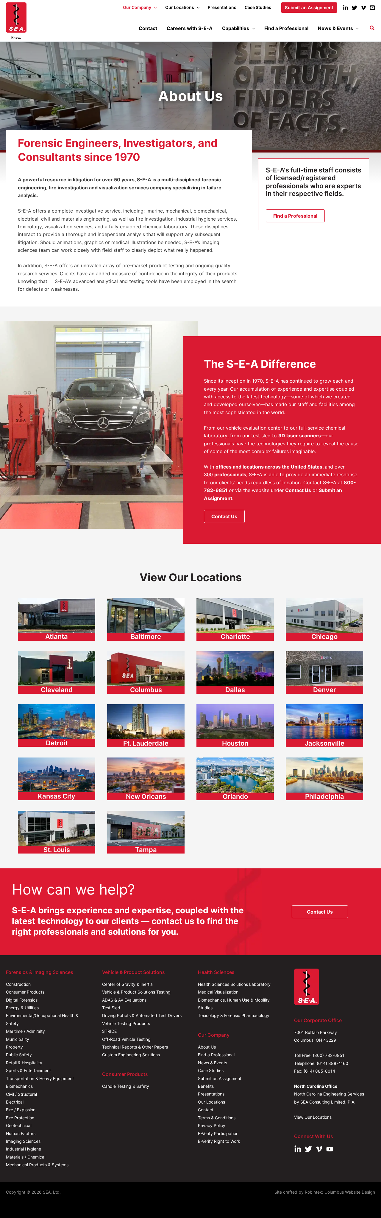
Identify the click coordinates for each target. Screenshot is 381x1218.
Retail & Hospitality (24, 1062)
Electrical (15, 1101)
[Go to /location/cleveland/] (56, 673)
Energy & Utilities (22, 1007)
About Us (207, 1046)
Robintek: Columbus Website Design (340, 1192)
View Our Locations (313, 1117)
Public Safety (19, 1054)
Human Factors (20, 1133)
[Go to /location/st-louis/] (56, 832)
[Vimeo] (363, 7)
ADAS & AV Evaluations (124, 999)
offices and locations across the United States (269, 467)
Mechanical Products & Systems (37, 1164)
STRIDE (109, 1031)
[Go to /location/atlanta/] (56, 620)
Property (14, 1046)
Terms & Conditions (216, 1117)
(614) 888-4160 (332, 1063)
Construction (18, 984)
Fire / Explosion (20, 1109)
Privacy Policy (211, 1125)
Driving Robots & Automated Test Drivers (142, 1015)
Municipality (17, 1039)
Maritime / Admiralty (25, 1031)
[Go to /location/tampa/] (146, 832)
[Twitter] (354, 7)
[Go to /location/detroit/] (56, 726)
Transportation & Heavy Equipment (40, 1078)
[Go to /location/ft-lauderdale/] (146, 726)
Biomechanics (19, 1086)
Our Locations (211, 1101)
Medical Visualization (218, 991)
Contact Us (298, 490)
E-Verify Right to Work (219, 1141)
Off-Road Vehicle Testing (126, 1039)
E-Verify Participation (218, 1133)
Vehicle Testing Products (126, 1023)
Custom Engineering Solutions (131, 1054)
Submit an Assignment (219, 1078)
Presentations (211, 1093)
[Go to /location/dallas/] (235, 673)
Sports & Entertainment (28, 1070)
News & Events (212, 1062)
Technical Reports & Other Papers (135, 1046)
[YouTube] (372, 7)
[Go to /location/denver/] (324, 673)
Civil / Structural (21, 1094)
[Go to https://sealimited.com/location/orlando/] (235, 779)
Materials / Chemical (25, 1156)
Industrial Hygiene (23, 1148)
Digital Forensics (22, 999)
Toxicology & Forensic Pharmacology (233, 1015)
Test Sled (111, 1007)
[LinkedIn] (345, 7)
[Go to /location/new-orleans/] (146, 779)
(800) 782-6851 (328, 1055)
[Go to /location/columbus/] (146, 673)
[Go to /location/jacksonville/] (324, 726)
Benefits (206, 1086)
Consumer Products (25, 991)
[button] (154, 7)
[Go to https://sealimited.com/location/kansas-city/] (56, 779)
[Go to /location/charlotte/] (235, 620)
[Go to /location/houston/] (235, 726)
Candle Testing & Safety (125, 1086)
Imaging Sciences (23, 1141)
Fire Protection (20, 1117)
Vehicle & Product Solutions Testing (136, 991)
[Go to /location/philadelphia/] (324, 779)
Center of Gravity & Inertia (127, 984)
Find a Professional (216, 1054)
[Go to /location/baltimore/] (146, 620)
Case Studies (211, 1070)
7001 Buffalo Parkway (315, 1032)
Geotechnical (18, 1125)
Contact (205, 1109)
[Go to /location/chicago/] (324, 620)
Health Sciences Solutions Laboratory (234, 984)
